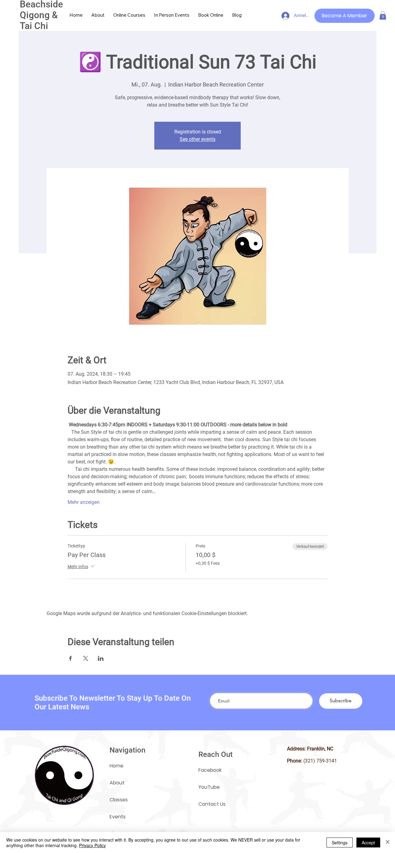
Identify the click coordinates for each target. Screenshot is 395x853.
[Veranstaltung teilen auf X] (86, 658)
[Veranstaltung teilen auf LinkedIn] (101, 658)
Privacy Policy (92, 845)
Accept (368, 842)
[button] (382, 15)
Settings (339, 842)
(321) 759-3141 (320, 761)
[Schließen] (387, 842)
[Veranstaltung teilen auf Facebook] (70, 658)
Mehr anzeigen (84, 502)
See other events (197, 139)
